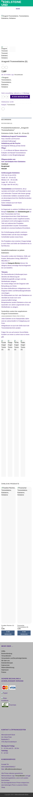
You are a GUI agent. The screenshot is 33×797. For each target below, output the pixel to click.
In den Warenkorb (20, 96)
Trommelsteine (11, 104)
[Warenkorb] (31, 3)
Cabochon (10, 211)
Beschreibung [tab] (6, 119)
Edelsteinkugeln (23, 211)
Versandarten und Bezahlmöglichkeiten (14, 658)
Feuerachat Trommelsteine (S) (22, 626)
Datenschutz (5, 665)
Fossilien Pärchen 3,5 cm (7, 626)
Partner (3, 672)
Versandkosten (18, 74)
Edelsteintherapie (7, 663)
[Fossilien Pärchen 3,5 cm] (8, 555)
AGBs (3, 651)
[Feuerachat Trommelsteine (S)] (24, 555)
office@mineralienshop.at (13, 769)
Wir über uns (5, 660)
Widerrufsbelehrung (7, 667)
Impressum (5, 670)
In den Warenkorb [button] (7, 633)
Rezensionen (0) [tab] (6, 123)
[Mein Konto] (28, 3)
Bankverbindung (6, 653)
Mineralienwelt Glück (21, 794)
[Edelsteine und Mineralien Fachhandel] (13, 3)
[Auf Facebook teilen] (3, 108)
